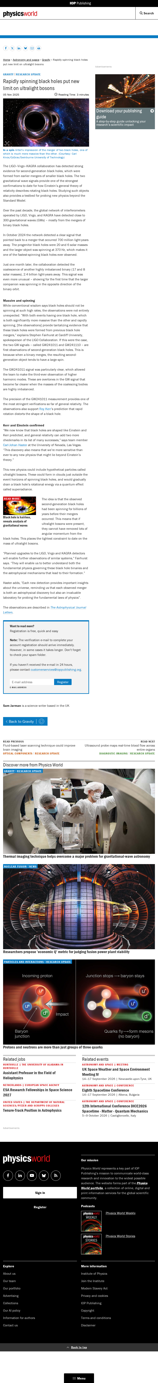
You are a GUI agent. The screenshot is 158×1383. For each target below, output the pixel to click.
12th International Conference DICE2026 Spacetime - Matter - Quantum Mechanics (115, 1108)
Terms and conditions (96, 1318)
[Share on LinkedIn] (19, 48)
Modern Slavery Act (94, 1288)
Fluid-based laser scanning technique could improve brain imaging (39, 745)
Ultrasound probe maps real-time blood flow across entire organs (120, 745)
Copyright (87, 1310)
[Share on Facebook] (5, 48)
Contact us (10, 1325)
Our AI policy (11, 1310)
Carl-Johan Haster (15, 445)
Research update (28, 74)
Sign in (40, 1193)
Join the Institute (92, 1281)
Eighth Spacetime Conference (105, 1090)
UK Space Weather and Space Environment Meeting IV (116, 1072)
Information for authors (19, 1318)
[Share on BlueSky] (25, 48)
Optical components (18, 753)
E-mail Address (18, 687)
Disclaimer (88, 1325)
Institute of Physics (94, 1273)
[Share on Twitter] (12, 48)
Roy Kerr (45, 409)
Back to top (79, 1347)
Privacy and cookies (94, 1296)
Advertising (11, 1296)
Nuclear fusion (15, 866)
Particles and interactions (24, 962)
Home (6, 60)
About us (9, 1273)
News (33, 866)
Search (150, 15)
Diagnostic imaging (113, 753)
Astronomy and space (26, 60)
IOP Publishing (91, 1303)
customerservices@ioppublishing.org (56, 669)
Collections (10, 1303)
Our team (9, 1281)
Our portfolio (11, 1288)
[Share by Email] (32, 48)
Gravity (46, 60)
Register (63, 682)
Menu (81, 1378)
